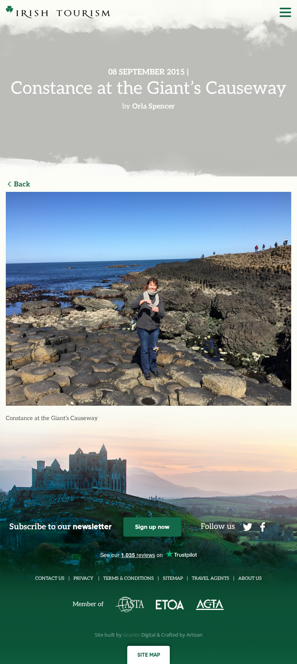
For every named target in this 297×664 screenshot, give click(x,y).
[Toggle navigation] (285, 14)
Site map (148, 654)
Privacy (83, 578)
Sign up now (152, 527)
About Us (250, 578)
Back (22, 184)
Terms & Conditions (128, 578)
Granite (131, 634)
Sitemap (173, 578)
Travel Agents (210, 578)
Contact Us (50, 578)
